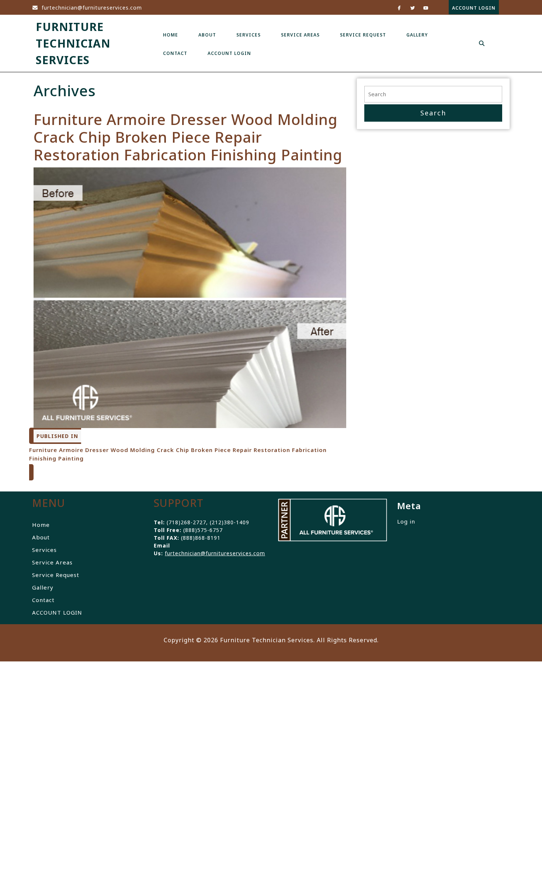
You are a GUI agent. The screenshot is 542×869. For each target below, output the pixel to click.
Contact (175, 53)
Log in (406, 521)
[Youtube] (423, 7)
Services (248, 35)
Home (170, 35)
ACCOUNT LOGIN (472, 5)
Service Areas (300, 35)
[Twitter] (410, 7)
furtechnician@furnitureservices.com (87, 7)
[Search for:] (433, 94)
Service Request (363, 35)
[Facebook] (396, 7)
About (207, 35)
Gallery (417, 35)
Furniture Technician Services (73, 43)
